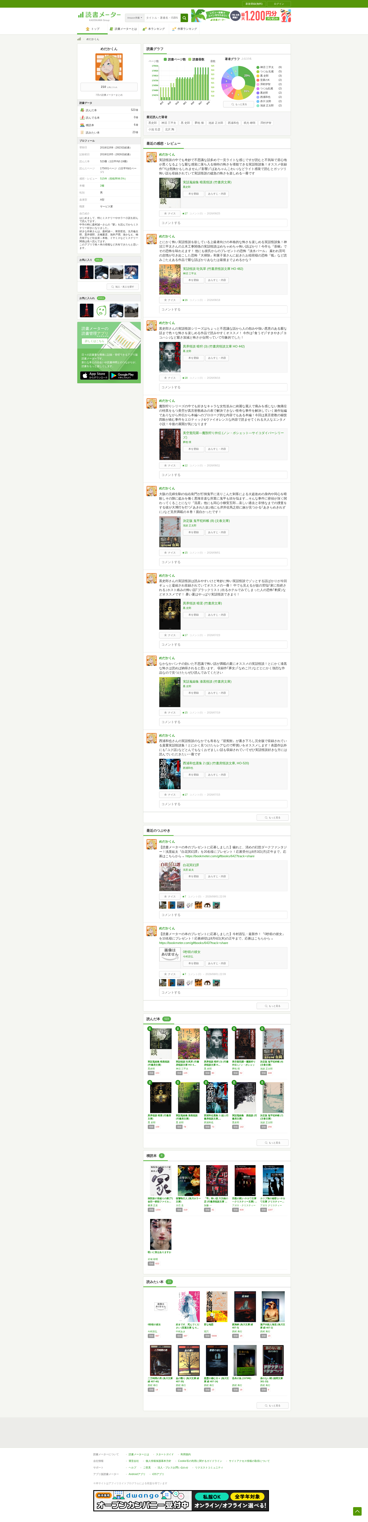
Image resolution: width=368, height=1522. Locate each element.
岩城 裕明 (153, 1259)
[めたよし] (101, 316)
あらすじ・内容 (217, 193)
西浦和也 (233, 122)
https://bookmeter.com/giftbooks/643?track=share (193, 943)
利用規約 (186, 1454)
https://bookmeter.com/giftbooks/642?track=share (219, 856)
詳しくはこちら (94, 341)
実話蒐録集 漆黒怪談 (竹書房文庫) (207, 681)
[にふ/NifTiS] (131, 278)
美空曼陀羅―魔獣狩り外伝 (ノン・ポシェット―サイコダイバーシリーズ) (233, 435)
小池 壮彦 (154, 129)
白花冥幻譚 (191, 865)
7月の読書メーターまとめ (109, 95)
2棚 (102, 185)
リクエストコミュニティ (209, 1467)
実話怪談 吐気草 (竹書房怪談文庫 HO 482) (213, 269)
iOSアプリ (158, 1474)
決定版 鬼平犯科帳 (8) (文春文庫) (206, 521)
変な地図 (208, 1324)
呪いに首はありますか (159, 1252)
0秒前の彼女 (192, 952)
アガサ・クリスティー (244, 1205)
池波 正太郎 (215, 122)
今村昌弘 (188, 956)
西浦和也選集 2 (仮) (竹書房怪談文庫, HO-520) (216, 763)
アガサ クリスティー (271, 1205)
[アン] (101, 278)
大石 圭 (180, 1205)
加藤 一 (208, 1205)
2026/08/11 (213, 465)
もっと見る (241, 104)
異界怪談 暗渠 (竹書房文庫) (202, 603)
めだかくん (167, 154)
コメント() (196, 213)
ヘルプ (132, 1467)
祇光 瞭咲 (250, 122)
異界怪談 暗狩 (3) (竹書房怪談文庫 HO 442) (214, 346)
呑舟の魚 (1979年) (241, 1378)
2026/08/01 (213, 552)
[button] (184, 18)
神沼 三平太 (168, 122)
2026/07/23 (213, 635)
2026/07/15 (213, 794)
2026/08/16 (213, 378)
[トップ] (79, 39)
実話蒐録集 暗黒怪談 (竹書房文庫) (207, 182)
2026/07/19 (213, 712)
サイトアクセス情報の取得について (249, 1461)
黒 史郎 (185, 122)
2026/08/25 (213, 213)
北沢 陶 (169, 129)
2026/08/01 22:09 (216, 896)
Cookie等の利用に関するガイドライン (200, 1461)
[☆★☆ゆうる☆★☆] (86, 278)
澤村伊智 (265, 122)
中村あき (180, 1331)
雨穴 (206, 1331)
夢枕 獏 (199, 122)
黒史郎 (152, 122)
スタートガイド (165, 1454)
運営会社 (134, 1461)
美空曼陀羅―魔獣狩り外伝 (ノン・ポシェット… (244, 1064)
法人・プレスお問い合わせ (173, 1467)
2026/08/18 (213, 300)
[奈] (116, 278)
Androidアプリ (137, 1474)
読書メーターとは (139, 1454)
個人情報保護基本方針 (158, 1461)
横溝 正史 (153, 1205)
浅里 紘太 (188, 869)
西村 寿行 (237, 1331)
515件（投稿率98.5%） (113, 178)
